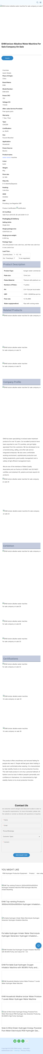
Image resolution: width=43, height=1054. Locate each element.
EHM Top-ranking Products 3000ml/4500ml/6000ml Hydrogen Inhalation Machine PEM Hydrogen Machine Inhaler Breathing (21, 903)
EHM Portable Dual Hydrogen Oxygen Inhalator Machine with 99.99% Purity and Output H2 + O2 (19, 966)
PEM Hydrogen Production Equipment (14, 873)
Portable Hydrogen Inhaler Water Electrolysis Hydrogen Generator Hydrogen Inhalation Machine (21, 934)
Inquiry (7, 58)
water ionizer (6, 157)
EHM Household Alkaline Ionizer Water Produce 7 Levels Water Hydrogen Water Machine (21, 997)
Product (31, 873)
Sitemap (17, 1050)
